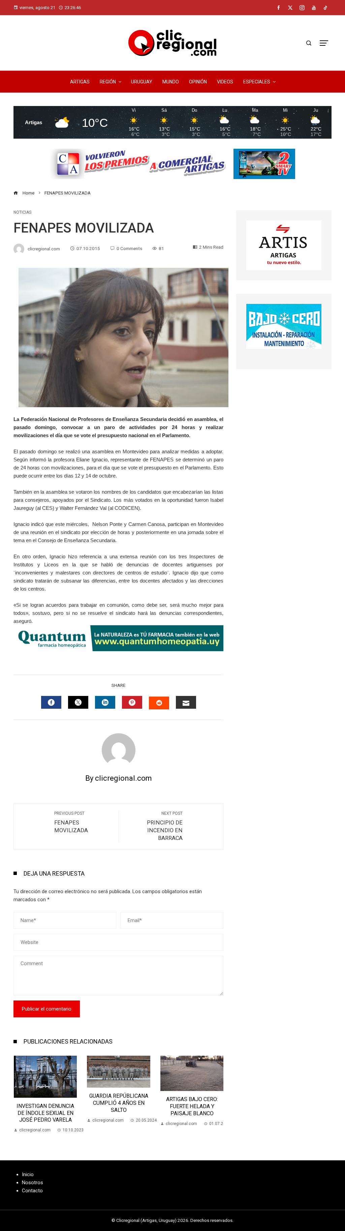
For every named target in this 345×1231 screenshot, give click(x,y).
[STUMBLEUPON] (159, 703)
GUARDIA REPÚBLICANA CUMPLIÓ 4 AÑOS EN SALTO (45, 1103)
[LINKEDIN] (105, 702)
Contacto (32, 1191)
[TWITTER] (78, 702)
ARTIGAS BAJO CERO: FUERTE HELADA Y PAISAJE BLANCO (119, 1106)
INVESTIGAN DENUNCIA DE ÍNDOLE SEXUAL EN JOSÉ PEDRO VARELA (192, 1113)
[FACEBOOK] (51, 702)
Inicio (28, 1174)
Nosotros (32, 1183)
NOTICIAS (22, 212)
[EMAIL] (186, 702)
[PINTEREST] (132, 702)
